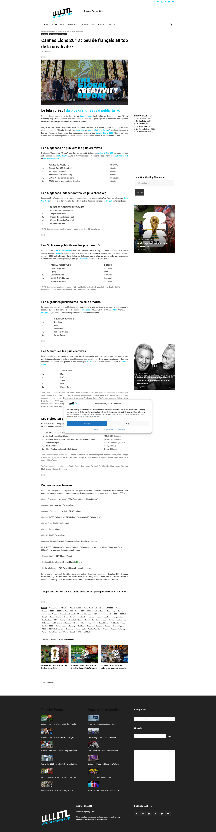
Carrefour (80, 130)
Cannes (120, 611)
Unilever (105, 629)
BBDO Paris (74, 611)
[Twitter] (169, 1)
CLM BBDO (98, 614)
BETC (83, 611)
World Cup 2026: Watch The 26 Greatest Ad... (59, 777)
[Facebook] (154, 1)
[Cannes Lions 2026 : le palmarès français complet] (114, 654)
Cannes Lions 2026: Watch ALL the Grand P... (59, 724)
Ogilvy (59, 253)
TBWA (44, 629)
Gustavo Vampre (55, 617)
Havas (66, 617)
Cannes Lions (86, 116)
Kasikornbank (47, 620)
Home (45, 25)
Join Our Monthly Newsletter (150, 177)
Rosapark (90, 626)
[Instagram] (158, 1)
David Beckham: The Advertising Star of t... (58, 790)
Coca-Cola (107, 614)
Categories (86, 25)
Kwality (62, 620)
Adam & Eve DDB (105, 153)
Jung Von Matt (118, 617)
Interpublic (45, 312)
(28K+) (144, 121)
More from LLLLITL (67, 639)
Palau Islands (103, 623)
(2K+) (144, 126)
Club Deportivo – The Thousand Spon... (103, 750)
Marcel (91, 130)
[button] (171, 25)
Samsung (99, 626)
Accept (87, 423)
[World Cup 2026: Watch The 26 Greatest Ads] (54, 654)
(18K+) (144, 118)
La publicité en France (58, 34)
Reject (129, 423)
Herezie (72, 617)
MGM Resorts (57, 623)
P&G (124, 361)
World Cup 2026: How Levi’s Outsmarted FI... (59, 764)
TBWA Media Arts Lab (56, 629)
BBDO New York (121, 155)
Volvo (44, 632)
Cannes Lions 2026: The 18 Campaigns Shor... (59, 750)
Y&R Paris (87, 632)
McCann (111, 620)
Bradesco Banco (99, 611)
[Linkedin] (162, 1)
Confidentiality (108, 429)
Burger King (111, 611)
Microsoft (67, 623)
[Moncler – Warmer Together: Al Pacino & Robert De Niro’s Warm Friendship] (154, 367)
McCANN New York (51, 158)
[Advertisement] (153, 73)
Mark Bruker (96, 620)
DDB (115, 614)
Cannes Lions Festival (49, 614)
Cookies (96, 429)
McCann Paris (121, 620)
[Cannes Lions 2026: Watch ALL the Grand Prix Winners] (84, 654)
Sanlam (107, 626)
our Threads (102, 819)
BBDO (52, 611)
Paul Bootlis (115, 623)
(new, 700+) (146, 129)
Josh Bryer (107, 617)
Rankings (72, 626)
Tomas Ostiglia (81, 629)
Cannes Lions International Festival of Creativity (76, 614)
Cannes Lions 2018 (104, 133)
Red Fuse (81, 626)
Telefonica (69, 629)
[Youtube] (173, 1)
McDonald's (46, 623)
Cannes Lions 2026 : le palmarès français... (58, 737)
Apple (43, 364)
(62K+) (144, 131)
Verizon (113, 629)
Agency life (57, 25)
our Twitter (89, 819)
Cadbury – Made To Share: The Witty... (103, 764)
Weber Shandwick (54, 632)
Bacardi (44, 611)
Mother (76, 623)
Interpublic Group (95, 617)
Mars (104, 620)
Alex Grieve (99, 608)
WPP (114, 309)
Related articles (49, 639)
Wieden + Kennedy (69, 632)
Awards (71, 25)
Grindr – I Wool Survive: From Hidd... (102, 777)
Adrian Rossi (88, 608)
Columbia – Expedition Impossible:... (102, 724)
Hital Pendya (82, 617)
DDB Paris (123, 614)
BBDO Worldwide (63, 250)
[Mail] (165, 1)
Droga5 (109, 201)
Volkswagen (122, 629)
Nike (82, 623)
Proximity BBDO (47, 626)
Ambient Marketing (145, 239)
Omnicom (83, 258)
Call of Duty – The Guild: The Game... (102, 737)
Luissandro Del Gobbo (75, 620)
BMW (89, 611)
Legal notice (121, 429)
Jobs (99, 25)
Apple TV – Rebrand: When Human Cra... (104, 790)
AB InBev (64, 608)
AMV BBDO (62, 155)
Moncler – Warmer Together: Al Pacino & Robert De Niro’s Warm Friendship (153, 380)
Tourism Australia (94, 629)
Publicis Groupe (102, 130)
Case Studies (143, 374)
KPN (55, 620)
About (110, 25)
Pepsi (123, 623)
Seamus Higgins (118, 626)
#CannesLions (53, 608)
